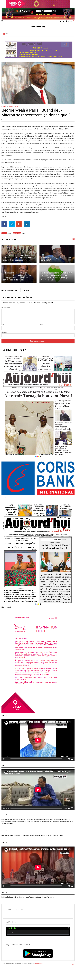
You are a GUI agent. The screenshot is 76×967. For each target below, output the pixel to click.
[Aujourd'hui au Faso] (38, 26)
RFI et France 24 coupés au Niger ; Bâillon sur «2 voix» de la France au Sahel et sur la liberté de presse (18, 257)
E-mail (41, 325)
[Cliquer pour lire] (57, 254)
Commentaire (6, 307)
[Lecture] (4, 759)
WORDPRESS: (25, 290)
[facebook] (66, 21)
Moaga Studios (39, 963)
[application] (38, 740)
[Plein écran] (72, 759)
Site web (4, 332)
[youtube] (60, 21)
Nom (2, 325)
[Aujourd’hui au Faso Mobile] (38, 953)
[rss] (63, 21)
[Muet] (69, 759)
